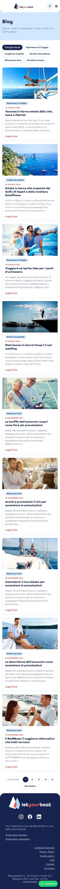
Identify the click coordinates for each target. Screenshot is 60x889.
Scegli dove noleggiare (18, 839)
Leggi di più (11, 136)
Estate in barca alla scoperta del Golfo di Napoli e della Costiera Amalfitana (27, 192)
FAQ (52, 860)
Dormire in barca (35, 60)
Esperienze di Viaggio (37, 47)
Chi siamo (49, 868)
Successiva (30, 786)
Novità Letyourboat (40, 54)
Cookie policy (47, 856)
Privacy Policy (46, 852)
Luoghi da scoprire (14, 54)
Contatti (50, 864)
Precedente (13, 779)
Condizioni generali (44, 848)
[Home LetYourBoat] (23, 6)
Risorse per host (13, 60)
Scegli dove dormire (16, 835)
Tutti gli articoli (12, 47)
